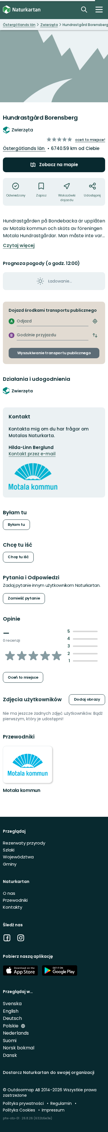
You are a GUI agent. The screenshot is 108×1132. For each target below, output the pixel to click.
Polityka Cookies (19, 1110)
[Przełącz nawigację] (99, 9)
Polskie (11, 1025)
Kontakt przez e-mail (32, 454)
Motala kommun (21, 790)
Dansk (10, 1055)
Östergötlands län (24, 148)
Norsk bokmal (18, 1047)
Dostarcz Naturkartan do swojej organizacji (48, 1072)
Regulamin (61, 1103)
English (10, 1011)
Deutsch (12, 1018)
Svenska (12, 1003)
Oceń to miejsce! (90, 139)
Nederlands (16, 1033)
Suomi (9, 1040)
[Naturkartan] (21, 9)
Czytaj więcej (19, 245)
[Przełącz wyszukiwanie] (84, 9)
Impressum (53, 1110)
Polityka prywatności (24, 1103)
